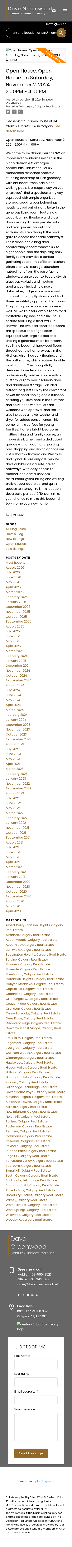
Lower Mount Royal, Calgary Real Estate (35, 1092)
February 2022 (16, 818)
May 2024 (13, 700)
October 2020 (16, 891)
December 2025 (18, 606)
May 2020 (13, 906)
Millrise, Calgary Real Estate (26, 1107)
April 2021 (13, 862)
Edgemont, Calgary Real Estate (29, 1043)
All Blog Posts (16, 529)
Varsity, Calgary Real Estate (26, 1200)
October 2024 (16, 675)
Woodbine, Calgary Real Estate (29, 1219)
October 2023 (16, 734)
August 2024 (15, 685)
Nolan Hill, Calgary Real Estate (28, 1116)
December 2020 (18, 882)
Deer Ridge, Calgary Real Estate (29, 1018)
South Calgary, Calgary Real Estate (32, 1175)
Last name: (22, 1374)
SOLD (63, 24)
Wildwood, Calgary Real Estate (28, 1215)
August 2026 (15, 567)
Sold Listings (15, 549)
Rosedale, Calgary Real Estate (28, 1141)
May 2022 (13, 808)
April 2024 (13, 705)
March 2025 (15, 651)
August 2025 (15, 626)
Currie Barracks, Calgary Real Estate (33, 1013)
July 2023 (13, 749)
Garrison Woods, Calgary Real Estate (33, 1053)
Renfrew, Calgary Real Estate (28, 1131)
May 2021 (12, 857)
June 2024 (13, 695)
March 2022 (14, 813)
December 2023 (18, 724)
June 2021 (13, 852)
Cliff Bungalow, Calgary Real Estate (32, 999)
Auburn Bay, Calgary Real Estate (30, 945)
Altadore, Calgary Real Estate (28, 935)
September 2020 (18, 896)
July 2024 (13, 690)
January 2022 (16, 823)
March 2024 (15, 710)
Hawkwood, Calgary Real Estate (29, 1062)
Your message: (25, 1409)
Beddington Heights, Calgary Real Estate (36, 954)
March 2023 (14, 769)
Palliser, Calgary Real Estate (27, 1121)
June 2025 (13, 636)
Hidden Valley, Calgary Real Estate (31, 1067)
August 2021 (14, 842)
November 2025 (18, 611)
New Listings (15, 539)
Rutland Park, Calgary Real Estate (31, 1151)
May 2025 (13, 641)
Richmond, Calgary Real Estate (29, 1136)
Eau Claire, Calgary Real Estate (29, 1038)
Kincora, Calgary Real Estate (27, 1082)
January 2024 (16, 719)
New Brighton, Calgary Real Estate (31, 1111)
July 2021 (12, 847)
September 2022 (18, 788)
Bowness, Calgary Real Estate (28, 964)
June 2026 (13, 577)
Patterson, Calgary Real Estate (29, 1126)
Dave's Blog (14, 534)
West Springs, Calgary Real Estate (31, 1210)
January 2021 (15, 877)
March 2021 (14, 867)
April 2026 (13, 587)
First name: (22, 1356)
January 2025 (16, 661)
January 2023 (16, 778)
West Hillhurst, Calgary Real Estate (32, 1205)
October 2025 (16, 616)
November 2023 (18, 729)
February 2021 (16, 872)
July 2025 (13, 631)
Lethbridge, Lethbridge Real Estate (32, 1087)
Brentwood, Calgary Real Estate (30, 974)
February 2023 (16, 774)
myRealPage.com (44, 1481)
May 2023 (13, 759)
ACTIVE (49, 24)
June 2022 (13, 803)
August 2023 (15, 744)
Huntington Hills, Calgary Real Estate (33, 1077)
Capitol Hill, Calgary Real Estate (29, 989)
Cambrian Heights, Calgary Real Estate (35, 979)
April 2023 (13, 764)
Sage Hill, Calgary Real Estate (27, 1156)
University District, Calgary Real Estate (34, 1195)
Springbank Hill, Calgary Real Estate (32, 1185)
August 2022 (15, 793)
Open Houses (16, 544)
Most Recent (15, 562)
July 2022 (13, 798)
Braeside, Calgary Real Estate (28, 969)
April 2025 (13, 646)
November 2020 (18, 886)
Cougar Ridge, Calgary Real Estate (31, 1003)
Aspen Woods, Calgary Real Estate (32, 940)
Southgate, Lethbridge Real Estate (31, 1180)
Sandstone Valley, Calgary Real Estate (34, 1161)
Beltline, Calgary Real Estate (27, 959)
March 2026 (15, 592)
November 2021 (17, 827)
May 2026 (13, 582)
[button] (18, 1295)
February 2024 (17, 714)
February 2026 (17, 597)
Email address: (25, 1391)
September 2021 (18, 837)
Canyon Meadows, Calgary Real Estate (35, 984)
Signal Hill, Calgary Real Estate (28, 1170)
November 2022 (18, 783)
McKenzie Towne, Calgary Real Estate (34, 1102)
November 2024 (18, 670)
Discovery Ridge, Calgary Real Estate (33, 1023)
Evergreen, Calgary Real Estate (29, 1048)
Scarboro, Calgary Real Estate (28, 1166)
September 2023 (18, 739)
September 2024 (18, 680)
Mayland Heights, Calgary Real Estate (34, 1097)
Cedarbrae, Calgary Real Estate (30, 994)
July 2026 (13, 572)
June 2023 (13, 754)
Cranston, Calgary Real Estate (28, 1008)
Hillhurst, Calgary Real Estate (27, 1072)
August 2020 (15, 901)
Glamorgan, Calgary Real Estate (39, 106)
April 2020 (13, 911)
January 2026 (16, 602)
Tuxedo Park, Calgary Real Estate (30, 1190)
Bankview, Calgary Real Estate (28, 949)
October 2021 (16, 832)
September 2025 (18, 621)
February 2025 (17, 656)
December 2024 (18, 665)
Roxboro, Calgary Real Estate (28, 1146)
